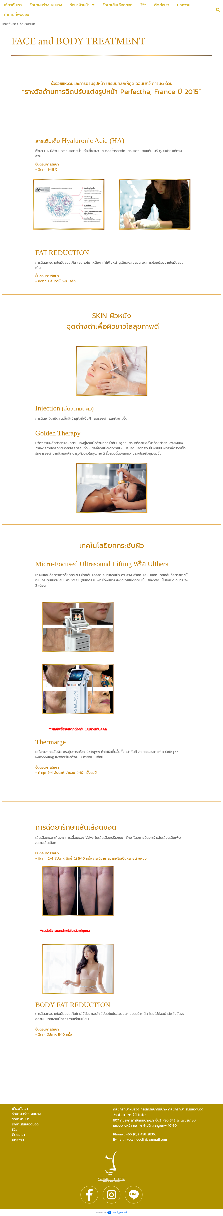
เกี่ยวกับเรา (9, 24)
